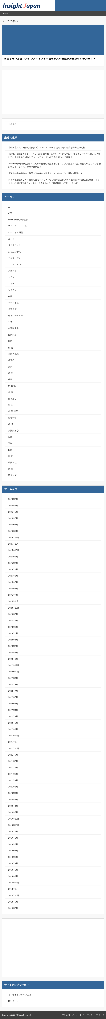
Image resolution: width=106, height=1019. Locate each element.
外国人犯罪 (13, 354)
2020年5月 (13, 799)
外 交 (10, 347)
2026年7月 (13, 505)
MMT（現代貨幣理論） (19, 219)
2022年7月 (13, 691)
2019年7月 (13, 844)
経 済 (10, 424)
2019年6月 (13, 850)
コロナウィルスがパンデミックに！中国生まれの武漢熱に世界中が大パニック (50, 59)
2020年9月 (13, 793)
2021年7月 (13, 767)
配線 (10, 450)
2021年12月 (13, 735)
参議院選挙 (13, 328)
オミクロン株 (14, 245)
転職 (10, 437)
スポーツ (12, 271)
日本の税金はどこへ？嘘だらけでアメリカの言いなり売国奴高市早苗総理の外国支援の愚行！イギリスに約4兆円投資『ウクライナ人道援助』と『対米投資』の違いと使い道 (53, 181)
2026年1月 (13, 531)
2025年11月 (13, 544)
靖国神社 (12, 462)
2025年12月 (13, 537)
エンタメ (12, 239)
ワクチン (12, 290)
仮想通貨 (12, 309)
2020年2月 (13, 812)
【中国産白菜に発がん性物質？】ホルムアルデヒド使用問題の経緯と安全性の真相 (46, 147)
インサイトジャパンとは (19, 994)
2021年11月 (13, 742)
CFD (10, 213)
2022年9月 (13, 678)
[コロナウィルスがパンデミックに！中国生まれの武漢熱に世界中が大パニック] (53, 40)
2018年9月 (13, 902)
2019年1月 (13, 876)
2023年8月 (13, 614)
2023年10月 (13, 608)
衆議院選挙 (13, 430)
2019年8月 (13, 838)
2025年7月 (13, 569)
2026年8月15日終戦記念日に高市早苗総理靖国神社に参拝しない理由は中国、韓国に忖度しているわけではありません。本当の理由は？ (54, 165)
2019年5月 (13, 857)
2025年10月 (13, 550)
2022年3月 (13, 716)
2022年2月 (13, 723)
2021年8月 (13, 761)
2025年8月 (13, 563)
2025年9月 (13, 557)
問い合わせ (13, 1001)
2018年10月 (13, 895)
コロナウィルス (15, 264)
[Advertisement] (53, 92)
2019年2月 (13, 870)
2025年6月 (13, 576)
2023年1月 (13, 659)
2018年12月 (13, 882)
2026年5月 (13, 518)
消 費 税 (12, 386)
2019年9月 (13, 831)
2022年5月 (13, 703)
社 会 (10, 405)
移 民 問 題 (13, 411)
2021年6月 (13, 774)
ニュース (12, 283)
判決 (10, 322)
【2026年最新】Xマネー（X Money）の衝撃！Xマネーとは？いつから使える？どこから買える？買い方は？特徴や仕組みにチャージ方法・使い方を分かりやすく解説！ (54, 155)
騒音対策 (12, 475)
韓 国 (10, 469)
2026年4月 (13, 524)
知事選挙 (12, 398)
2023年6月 (13, 627)
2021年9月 (13, 755)
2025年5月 (13, 582)
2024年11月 (13, 601)
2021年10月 (13, 748)
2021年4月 (13, 780)
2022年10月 (13, 671)
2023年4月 (13, 640)
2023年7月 (13, 620)
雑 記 (10, 456)
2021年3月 (13, 787)
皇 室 (10, 392)
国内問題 (12, 334)
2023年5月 (13, 633)
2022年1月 (13, 729)
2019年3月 (13, 863)
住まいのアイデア (16, 315)
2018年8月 (13, 908)
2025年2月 (13, 595)
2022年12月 (13, 665)
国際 (10, 341)
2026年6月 (13, 512)
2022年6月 (13, 697)
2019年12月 (13, 819)
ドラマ (11, 277)
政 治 (10, 373)
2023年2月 (13, 652)
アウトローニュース (17, 226)
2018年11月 (13, 889)
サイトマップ (87, 1015)
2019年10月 (13, 825)
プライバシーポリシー (70, 1015)
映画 (10, 379)
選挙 (10, 443)
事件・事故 (13, 303)
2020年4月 (13, 806)
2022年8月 (13, 684)
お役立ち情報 (14, 251)
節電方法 (12, 418)
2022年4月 (13, 710)
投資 (10, 366)
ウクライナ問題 (15, 232)
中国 (10, 296)
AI (9, 207)
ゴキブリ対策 (14, 258)
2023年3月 (13, 646)
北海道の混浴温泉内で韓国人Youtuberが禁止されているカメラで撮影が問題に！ (45, 173)
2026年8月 (13, 499)
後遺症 (11, 360)
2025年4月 (13, 588)
